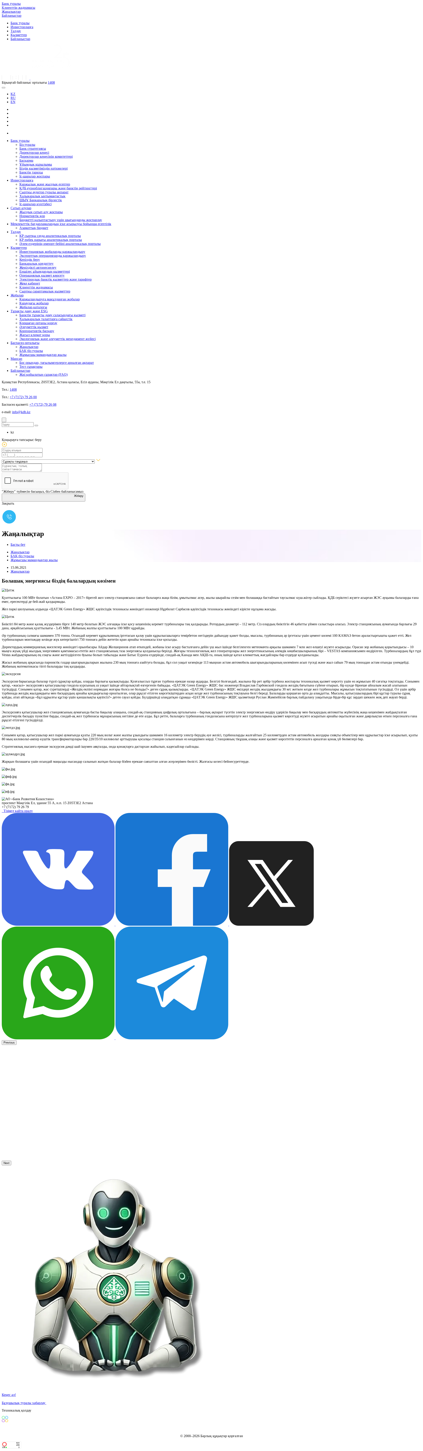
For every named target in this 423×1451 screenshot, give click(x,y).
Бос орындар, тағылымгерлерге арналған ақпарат (56, 363)
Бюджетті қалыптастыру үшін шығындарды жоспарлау (60, 220)
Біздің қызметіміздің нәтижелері (43, 168)
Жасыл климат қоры (34, 335)
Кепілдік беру (29, 259)
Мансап (16, 359)
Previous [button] (9, 1042)
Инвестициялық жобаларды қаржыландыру (52, 252)
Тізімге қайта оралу (17, 811)
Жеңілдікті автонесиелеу (37, 267)
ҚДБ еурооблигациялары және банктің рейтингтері (58, 188)
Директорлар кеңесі (34, 152)
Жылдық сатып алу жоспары (41, 212)
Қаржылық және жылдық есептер (44, 184)
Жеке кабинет (29, 283)
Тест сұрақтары (31, 366)
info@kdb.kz (21, 412)
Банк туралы (11, 4)
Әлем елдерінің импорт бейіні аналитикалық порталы (60, 244)
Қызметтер (19, 35)
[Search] (4, 420)
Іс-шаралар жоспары (34, 176)
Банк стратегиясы (32, 148)
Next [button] (6, 1163)
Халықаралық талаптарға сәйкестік (45, 319)
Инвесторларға (22, 27)
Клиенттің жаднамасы (18, 7)
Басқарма (26, 160)
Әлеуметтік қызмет (33, 327)
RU (13, 98)
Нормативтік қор (32, 216)
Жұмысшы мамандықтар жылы (43, 355)
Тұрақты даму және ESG (29, 311)
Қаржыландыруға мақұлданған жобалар (49, 299)
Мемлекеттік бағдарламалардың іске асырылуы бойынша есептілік (61, 224)
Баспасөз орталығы (25, 343)
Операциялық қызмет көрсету (42, 275)
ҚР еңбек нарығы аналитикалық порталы (50, 240)
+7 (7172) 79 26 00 (23, 397)
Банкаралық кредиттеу (36, 263)
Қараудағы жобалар (34, 303)
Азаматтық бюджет (33, 228)
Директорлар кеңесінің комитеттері (46, 156)
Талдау (16, 31)
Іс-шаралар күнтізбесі (35, 204)
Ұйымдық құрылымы (35, 164)
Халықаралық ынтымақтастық (42, 196)
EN (13, 102)
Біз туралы (27, 144)
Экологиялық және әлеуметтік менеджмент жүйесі (57, 339)
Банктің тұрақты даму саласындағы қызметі (52, 315)
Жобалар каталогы (33, 307)
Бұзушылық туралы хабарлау (24, 1403)
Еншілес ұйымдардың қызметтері (44, 271)
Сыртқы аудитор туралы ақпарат (44, 192)
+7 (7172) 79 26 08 (42, 404)
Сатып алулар (21, 208)
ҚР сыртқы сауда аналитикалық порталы (50, 236)
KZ (13, 94)
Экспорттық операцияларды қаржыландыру (52, 255)
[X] (14, 133)
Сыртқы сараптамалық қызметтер (44, 291)
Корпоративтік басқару (36, 331)
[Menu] (3, 87)
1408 (51, 82)
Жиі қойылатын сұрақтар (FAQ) (43, 374)
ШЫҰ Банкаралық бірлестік (40, 200)
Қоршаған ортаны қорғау (38, 323)
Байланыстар (11, 15)
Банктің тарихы (31, 172)
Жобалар (17, 295)
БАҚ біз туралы (31, 351)
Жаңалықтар (11, 11)
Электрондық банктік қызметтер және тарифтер (55, 279)
